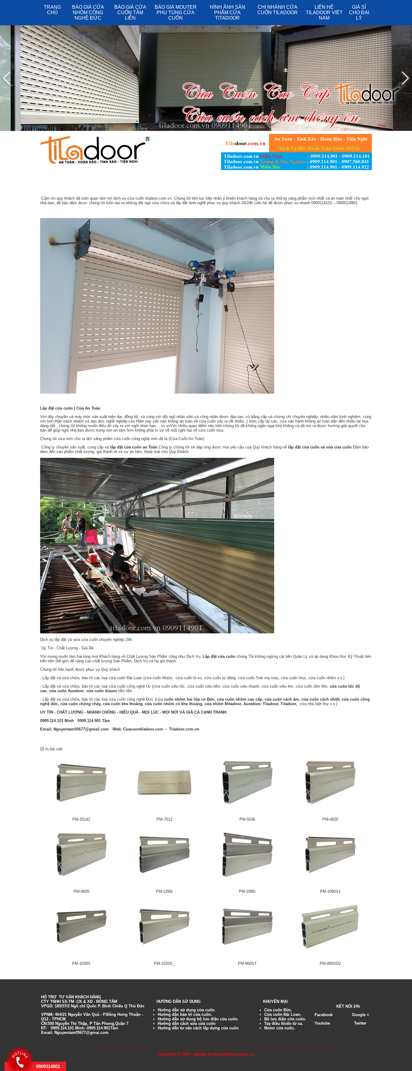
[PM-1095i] (247, 854)
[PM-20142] (81, 782)
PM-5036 (247, 819)
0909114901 (48, 1066)
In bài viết (53, 749)
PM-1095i (247, 891)
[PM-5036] (247, 782)
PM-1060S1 (330, 891)
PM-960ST (247, 963)
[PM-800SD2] (330, 926)
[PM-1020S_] (164, 926)
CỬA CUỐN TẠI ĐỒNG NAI (89, 185)
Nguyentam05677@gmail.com (81, 729)
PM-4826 (81, 891)
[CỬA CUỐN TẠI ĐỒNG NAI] (157, 545)
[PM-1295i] (164, 854)
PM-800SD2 (330, 963)
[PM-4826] (81, 854)
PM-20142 (81, 819)
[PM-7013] (164, 782)
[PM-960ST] (247, 926)
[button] (405, 78)
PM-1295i (164, 891)
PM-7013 (164, 819)
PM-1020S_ (164, 963)
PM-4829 (330, 819)
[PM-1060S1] (330, 854)
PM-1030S (81, 963)
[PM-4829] (330, 782)
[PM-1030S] (81, 926)
